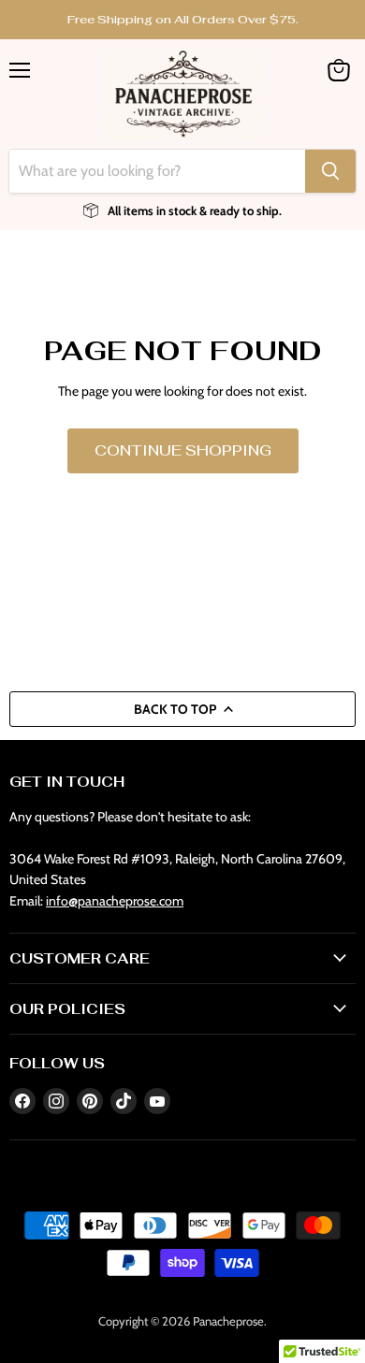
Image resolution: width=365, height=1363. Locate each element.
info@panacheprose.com (114, 900)
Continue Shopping (183, 450)
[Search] (330, 171)
